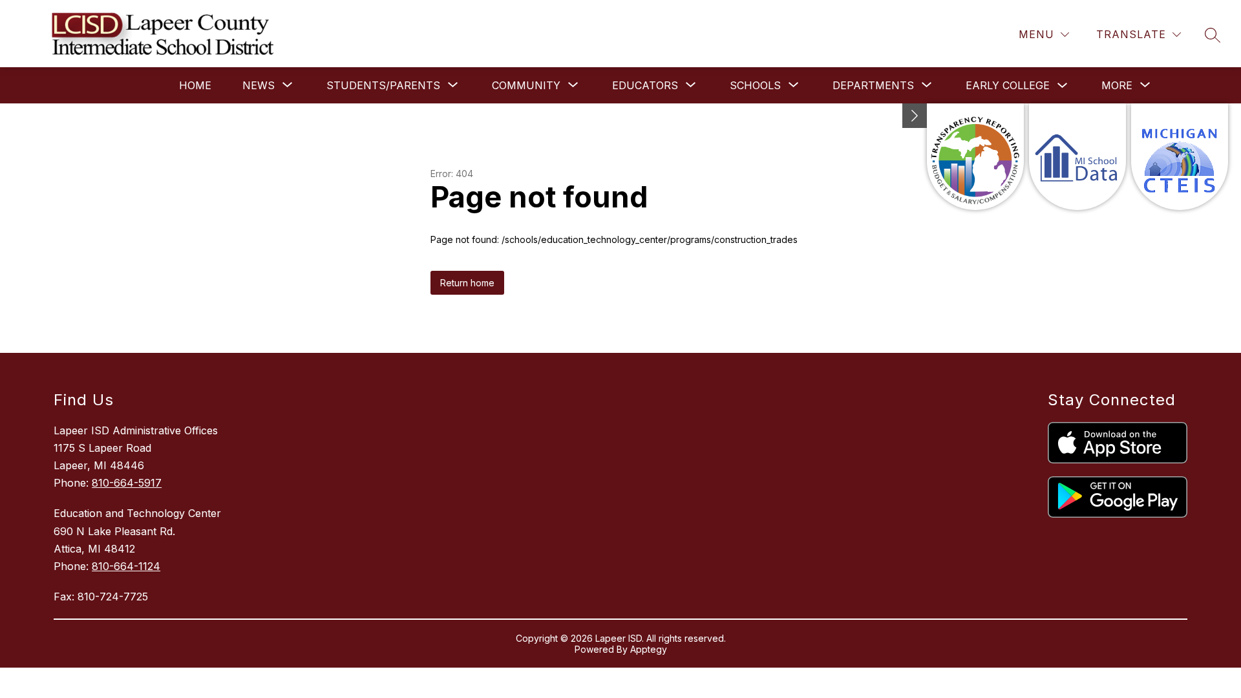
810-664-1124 (126, 566)
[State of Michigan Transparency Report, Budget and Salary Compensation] (975, 156)
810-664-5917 (127, 482)
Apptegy (648, 649)
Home (195, 85)
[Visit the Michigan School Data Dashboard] (1077, 156)
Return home (467, 282)
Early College (1008, 85)
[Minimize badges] (914, 115)
